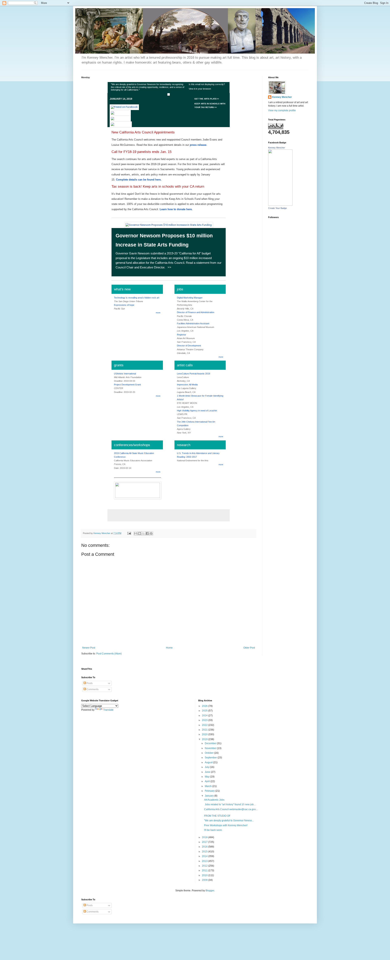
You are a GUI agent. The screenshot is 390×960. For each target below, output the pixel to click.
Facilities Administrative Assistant (193, 323)
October (209, 752)
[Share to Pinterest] (151, 533)
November (211, 748)
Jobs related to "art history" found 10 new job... (230, 804)
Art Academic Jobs (214, 799)
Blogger (210, 890)
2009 (205, 880)
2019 (205, 739)
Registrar (181, 334)
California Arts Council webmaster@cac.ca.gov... (230, 809)
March (208, 786)
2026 (205, 706)
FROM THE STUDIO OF (217, 815)
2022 (205, 725)
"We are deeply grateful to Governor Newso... (229, 820)
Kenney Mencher (282, 97)
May (207, 776)
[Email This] (136, 533)
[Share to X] (143, 533)
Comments (92, 689)
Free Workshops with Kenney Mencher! (225, 825)
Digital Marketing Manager (190, 297)
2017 (205, 842)
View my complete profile (282, 110)
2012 (205, 865)
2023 (205, 720)
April (207, 781)
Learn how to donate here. (176, 209)
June (208, 772)
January (209, 795)
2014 (205, 856)
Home (169, 647)
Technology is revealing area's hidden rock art (136, 297)
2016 (205, 846)
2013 (205, 861)
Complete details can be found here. (138, 179)
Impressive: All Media (187, 384)
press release (198, 144)
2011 (205, 870)
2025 (205, 710)
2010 (205, 875)
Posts (89, 683)
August (209, 762)
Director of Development (189, 345)
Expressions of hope (124, 305)
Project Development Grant (127, 384)
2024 (205, 715)
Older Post (249, 647)
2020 (205, 734)
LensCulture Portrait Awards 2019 (193, 373)
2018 (205, 837)
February (210, 790)
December (211, 743)
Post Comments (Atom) (109, 653)
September (211, 757)
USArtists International (125, 373)
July (207, 767)
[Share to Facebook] (147, 533)
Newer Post (88, 647)
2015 (205, 851)
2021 (205, 729)
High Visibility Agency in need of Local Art (197, 410)
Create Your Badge (277, 208)
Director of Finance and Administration (195, 312)
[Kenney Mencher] (280, 204)
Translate (108, 709)
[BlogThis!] (140, 533)
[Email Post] (129, 533)
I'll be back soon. (213, 830)
